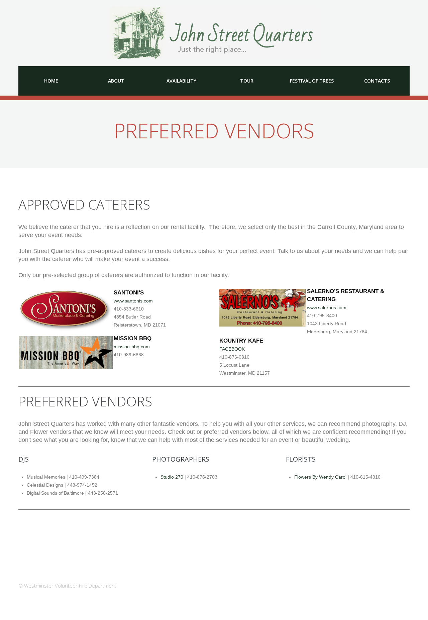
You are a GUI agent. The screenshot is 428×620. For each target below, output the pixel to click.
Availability (181, 81)
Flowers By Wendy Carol (320, 477)
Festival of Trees (312, 81)
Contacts (377, 81)
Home (51, 81)
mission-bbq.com (132, 346)
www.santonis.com (133, 300)
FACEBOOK (232, 349)
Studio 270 (171, 477)
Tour (246, 81)
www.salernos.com (326, 307)
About (116, 81)
